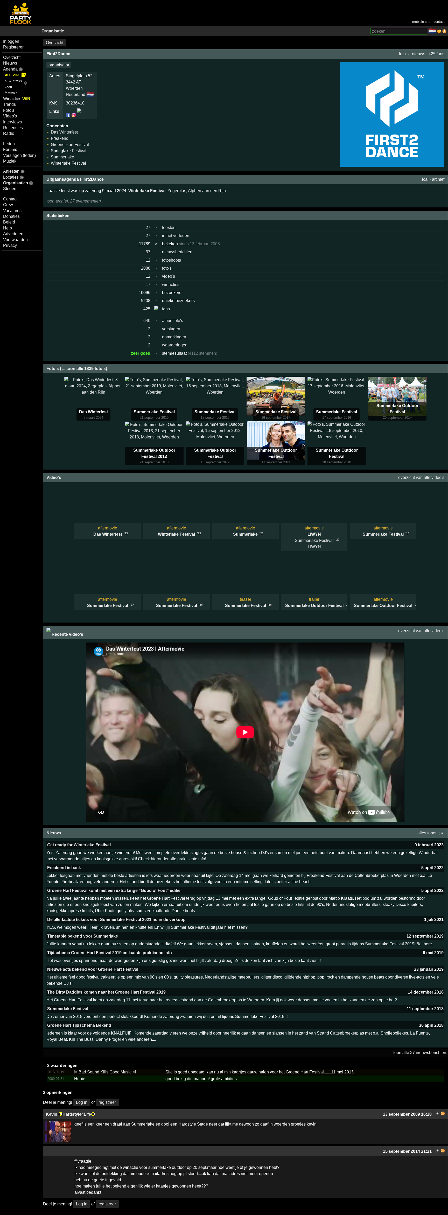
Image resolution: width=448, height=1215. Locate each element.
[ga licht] (439, 31)
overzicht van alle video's (421, 477)
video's (168, 276)
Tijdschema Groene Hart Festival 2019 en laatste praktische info (109, 953)
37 (148, 252)
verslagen (171, 329)
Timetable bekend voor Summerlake (82, 936)
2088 (145, 268)
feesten (169, 227)
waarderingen (174, 345)
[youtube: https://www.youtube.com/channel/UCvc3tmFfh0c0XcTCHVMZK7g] (78, 115)
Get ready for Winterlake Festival (79, 845)
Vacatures (12, 210)
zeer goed (140, 353)
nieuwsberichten (177, 252)
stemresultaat (174, 353)
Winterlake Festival (146, 190)
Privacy (10, 245)
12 (148, 260)
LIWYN (314, 534)
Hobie (79, 1079)
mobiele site (421, 22)
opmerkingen (174, 337)
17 (148, 284)
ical (425, 179)
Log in (81, 1102)
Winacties (16, 98)
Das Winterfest (93, 412)
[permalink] (438, 1114)
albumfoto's (172, 320)
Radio (8, 133)
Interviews (12, 122)
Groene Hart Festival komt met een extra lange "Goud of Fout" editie (113, 890)
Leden (9, 144)
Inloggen (11, 41)
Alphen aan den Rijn (207, 190)
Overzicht (11, 57)
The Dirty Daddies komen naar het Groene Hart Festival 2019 (106, 992)
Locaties (11, 177)
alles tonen (427, 833)
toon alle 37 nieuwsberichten (419, 1052)
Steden (9, 188)
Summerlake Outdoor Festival (314, 605)
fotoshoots (171, 260)
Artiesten (11, 171)
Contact (10, 199)
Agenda (10, 69)
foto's (404, 54)
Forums (10, 149)
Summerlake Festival (154, 412)
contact (439, 22)
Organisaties (15, 183)
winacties (170, 284)
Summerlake (245, 534)
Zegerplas (176, 190)
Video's (10, 116)
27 (148, 227)
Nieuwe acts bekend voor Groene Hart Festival (92, 969)
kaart (8, 87)
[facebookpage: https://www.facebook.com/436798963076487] (68, 115)
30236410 (75, 103)
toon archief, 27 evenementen (73, 201)
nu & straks (13, 81)
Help (7, 228)
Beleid (9, 222)
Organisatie (52, 31)
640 (146, 320)
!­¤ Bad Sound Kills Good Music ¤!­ (105, 1072)
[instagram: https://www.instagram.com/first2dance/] (73, 115)
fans (166, 309)
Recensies (13, 127)
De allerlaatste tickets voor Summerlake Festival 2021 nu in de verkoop (116, 919)
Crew (8, 204)
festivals (11, 93)
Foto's (8, 110)
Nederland (75, 94)
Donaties (11, 216)
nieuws (418, 54)
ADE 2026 (12, 75)
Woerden (74, 88)
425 (146, 309)
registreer (107, 1102)
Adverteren (13, 234)
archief (438, 179)
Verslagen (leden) (19, 155)
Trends (9, 104)
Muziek (9, 161)
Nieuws (10, 63)
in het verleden (175, 235)
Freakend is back (64, 867)
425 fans (436, 54)
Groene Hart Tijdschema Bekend (79, 1025)
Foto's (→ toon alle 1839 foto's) (76, 368)
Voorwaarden (15, 240)
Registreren (14, 47)
